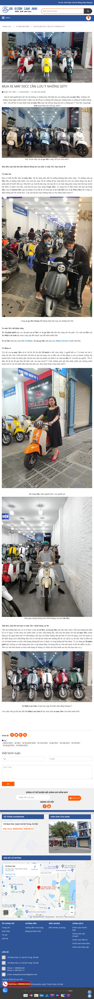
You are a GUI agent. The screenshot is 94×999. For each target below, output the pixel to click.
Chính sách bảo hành (81, 943)
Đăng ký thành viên (33, 931)
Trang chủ (6, 927)
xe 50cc (18, 743)
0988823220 (20, 968)
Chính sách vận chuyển (78, 934)
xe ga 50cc (54, 743)
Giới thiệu (67, 2)
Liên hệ (5, 938)
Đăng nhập (82, 2)
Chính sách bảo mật (80, 947)
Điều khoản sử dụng (57, 927)
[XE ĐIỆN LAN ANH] (19, 9)
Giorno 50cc (8, 743)
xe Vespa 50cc (22, 745)
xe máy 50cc (50, 167)
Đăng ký (89, 2)
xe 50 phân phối (29, 743)
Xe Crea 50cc (34, 494)
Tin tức (60, 2)
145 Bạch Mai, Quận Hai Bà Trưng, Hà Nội (20, 824)
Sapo (70, 990)
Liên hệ (74, 2)
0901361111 (20, 970)
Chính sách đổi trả (79, 940)
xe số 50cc (76, 743)
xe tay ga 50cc (8, 745)
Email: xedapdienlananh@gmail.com (22, 974)
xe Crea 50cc (42, 743)
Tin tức (4, 935)
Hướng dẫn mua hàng (34, 927)
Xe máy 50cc (7, 328)
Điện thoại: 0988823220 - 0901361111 (18, 829)
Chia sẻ (5, 735)
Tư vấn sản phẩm (38, 92)
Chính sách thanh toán (79, 928)
